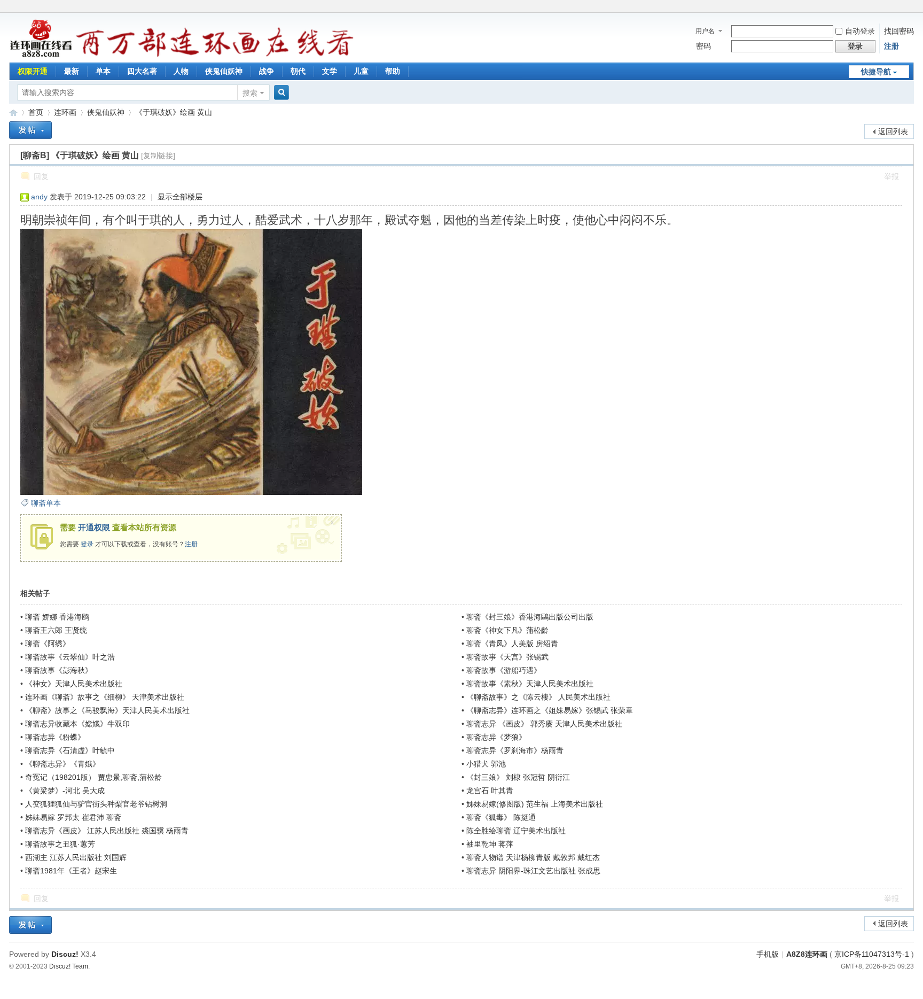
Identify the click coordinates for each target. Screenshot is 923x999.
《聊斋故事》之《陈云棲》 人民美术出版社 (538, 697)
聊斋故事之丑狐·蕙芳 (60, 844)
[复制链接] (158, 155)
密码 (703, 46)
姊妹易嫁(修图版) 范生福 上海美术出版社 (534, 804)
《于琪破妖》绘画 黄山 (173, 112)
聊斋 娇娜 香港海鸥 (57, 617)
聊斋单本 (46, 503)
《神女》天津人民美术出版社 (73, 683)
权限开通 (33, 71)
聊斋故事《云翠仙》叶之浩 (70, 657)
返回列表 (893, 131)
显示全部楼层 (180, 196)
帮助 (392, 71)
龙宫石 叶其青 (489, 790)
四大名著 (142, 71)
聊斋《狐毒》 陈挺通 (501, 817)
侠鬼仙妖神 (224, 71)
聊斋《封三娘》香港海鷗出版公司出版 (529, 617)
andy (39, 196)
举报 (891, 176)
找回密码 (899, 31)
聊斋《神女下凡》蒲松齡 (507, 630)
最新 (71, 71)
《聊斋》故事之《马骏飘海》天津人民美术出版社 (107, 710)
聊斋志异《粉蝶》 (55, 737)
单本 (103, 71)
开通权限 (94, 527)
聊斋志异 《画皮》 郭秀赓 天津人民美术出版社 (544, 723)
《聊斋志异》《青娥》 (62, 764)
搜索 (250, 93)
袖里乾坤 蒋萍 (489, 844)
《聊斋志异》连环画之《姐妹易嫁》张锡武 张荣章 (549, 710)
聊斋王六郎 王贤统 (56, 630)
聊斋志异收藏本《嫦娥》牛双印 (77, 723)
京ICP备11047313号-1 (871, 954)
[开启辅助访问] (911, 7)
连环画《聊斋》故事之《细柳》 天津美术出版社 (104, 697)
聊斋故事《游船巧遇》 (503, 670)
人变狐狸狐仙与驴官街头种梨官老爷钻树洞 (96, 804)
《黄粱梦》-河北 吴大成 (65, 790)
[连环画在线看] (41, 55)
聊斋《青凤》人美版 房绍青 (512, 643)
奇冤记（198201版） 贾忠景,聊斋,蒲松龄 (93, 777)
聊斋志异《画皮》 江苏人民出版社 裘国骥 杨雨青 (107, 830)
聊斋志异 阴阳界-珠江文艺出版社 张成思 (533, 870)
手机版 (767, 954)
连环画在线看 (13, 112)
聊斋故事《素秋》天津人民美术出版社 (529, 683)
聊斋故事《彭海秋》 (58, 670)
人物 (181, 71)
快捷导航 (876, 71)
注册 (891, 46)
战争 (266, 71)
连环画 (65, 112)
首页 (35, 112)
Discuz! (65, 954)
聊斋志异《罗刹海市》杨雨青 (515, 750)
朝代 (298, 71)
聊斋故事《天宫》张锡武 (507, 657)
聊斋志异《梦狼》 (496, 737)
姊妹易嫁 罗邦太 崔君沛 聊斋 (73, 817)
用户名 (705, 31)
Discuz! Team (68, 966)
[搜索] (280, 93)
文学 (329, 71)
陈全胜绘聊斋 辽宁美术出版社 (516, 830)
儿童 (361, 71)
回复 (41, 176)
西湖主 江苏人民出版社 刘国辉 (76, 857)
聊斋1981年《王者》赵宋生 (71, 870)
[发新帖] (30, 130)
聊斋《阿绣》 (47, 643)
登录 (87, 544)
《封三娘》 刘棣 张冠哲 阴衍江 (518, 777)
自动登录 (860, 31)
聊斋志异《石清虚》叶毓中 (70, 750)
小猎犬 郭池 (486, 764)
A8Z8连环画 (806, 954)
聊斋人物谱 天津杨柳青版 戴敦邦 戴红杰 (533, 857)
